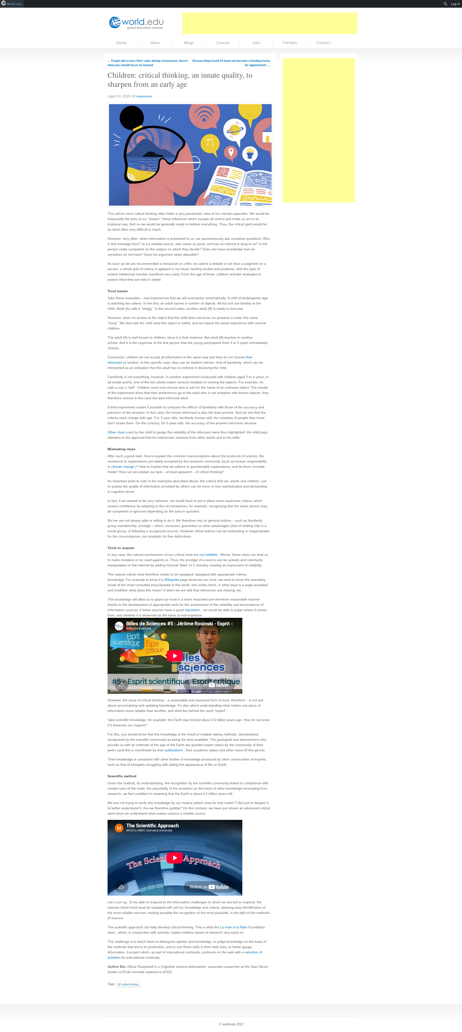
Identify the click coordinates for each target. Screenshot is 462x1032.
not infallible (208, 555)
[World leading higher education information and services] (134, 23)
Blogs (188, 42)
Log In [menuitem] (455, 4)
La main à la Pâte (233, 927)
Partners (290, 42)
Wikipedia (171, 580)
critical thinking (130, 984)
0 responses (142, 96)
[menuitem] (445, 4)
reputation (192, 610)
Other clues (116, 432)
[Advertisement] (269, 23)
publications (174, 750)
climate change (122, 467)
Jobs (256, 42)
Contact (323, 42)
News (155, 42)
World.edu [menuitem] (14, 4)
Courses (223, 42)
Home (121, 42)
